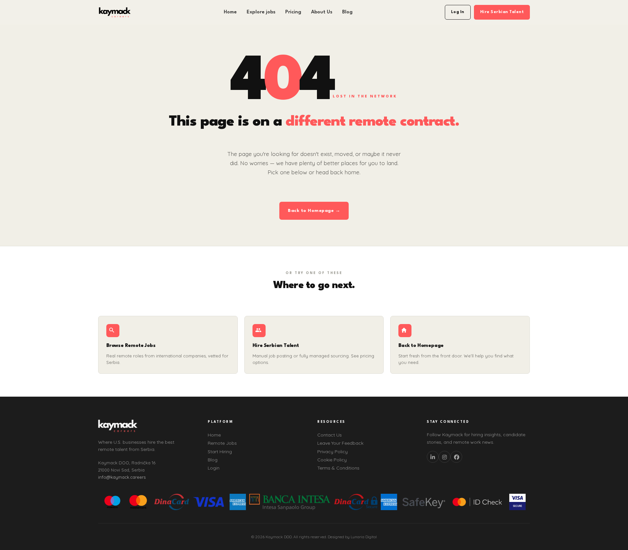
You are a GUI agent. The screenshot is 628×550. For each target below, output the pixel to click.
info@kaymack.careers (122, 477)
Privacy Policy (332, 452)
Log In (457, 12)
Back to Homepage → (314, 210)
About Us (321, 12)
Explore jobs (261, 12)
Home (230, 12)
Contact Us (329, 435)
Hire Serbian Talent (502, 12)
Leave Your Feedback (340, 443)
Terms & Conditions (338, 468)
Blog (347, 12)
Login (213, 468)
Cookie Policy (332, 460)
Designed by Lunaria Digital (352, 536)
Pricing (293, 12)
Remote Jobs (222, 443)
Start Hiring (220, 452)
